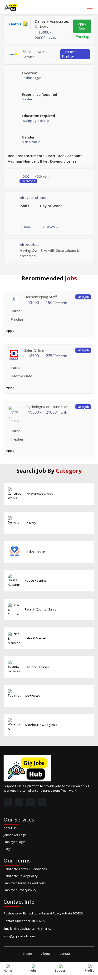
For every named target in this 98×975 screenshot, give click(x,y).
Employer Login (14, 842)
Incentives (28, 181)
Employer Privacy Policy (20, 890)
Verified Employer (68, 54)
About (45, 953)
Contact (64, 953)
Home (27, 953)
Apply (10, 331)
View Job (83, 297)
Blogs (7, 849)
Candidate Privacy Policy (20, 876)
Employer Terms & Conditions (25, 883)
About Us (10, 828)
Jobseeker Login (15, 835)
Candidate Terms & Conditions (25, 869)
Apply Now (82, 26)
